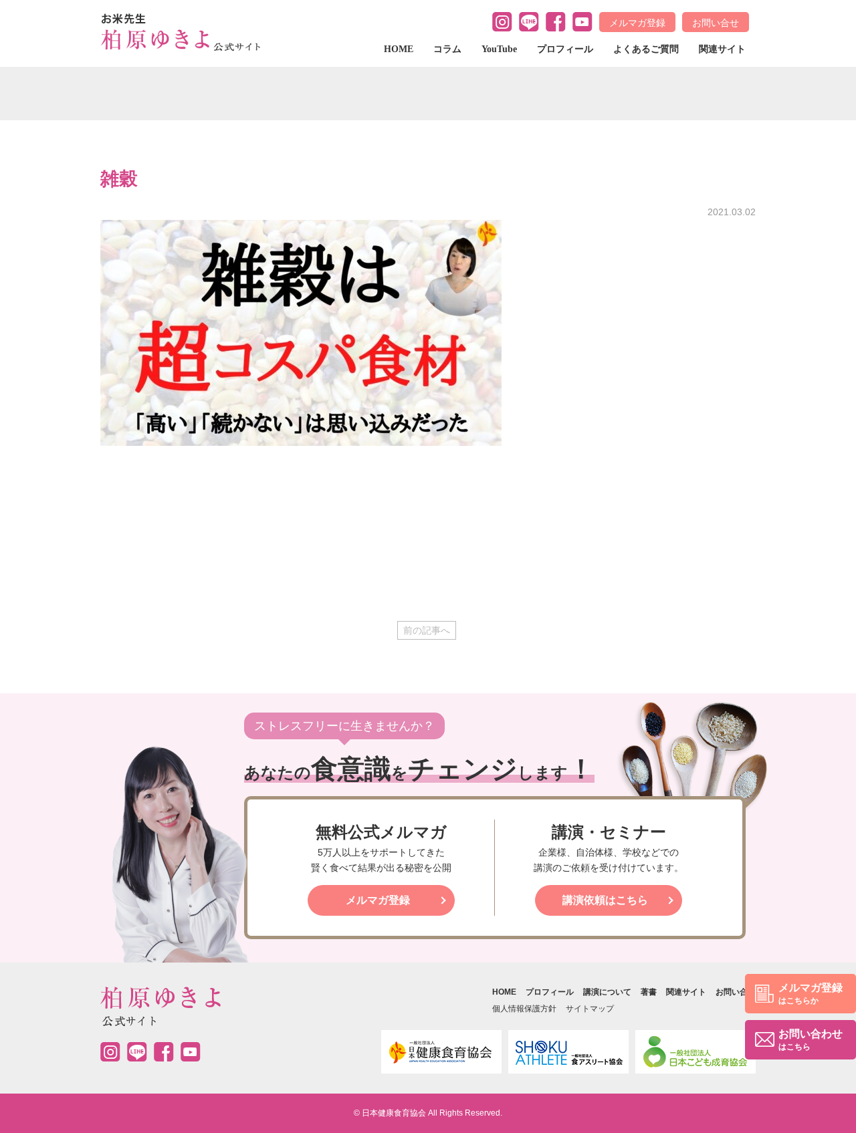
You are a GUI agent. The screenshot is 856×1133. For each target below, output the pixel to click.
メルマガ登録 (637, 22)
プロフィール (565, 49)
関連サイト (722, 49)
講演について (607, 992)
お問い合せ (715, 22)
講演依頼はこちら (605, 900)
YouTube (499, 49)
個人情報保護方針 (524, 1008)
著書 (649, 992)
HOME (398, 49)
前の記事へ (426, 630)
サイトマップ (590, 1008)
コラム (447, 49)
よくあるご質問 (646, 49)
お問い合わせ (810, 1039)
